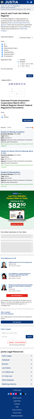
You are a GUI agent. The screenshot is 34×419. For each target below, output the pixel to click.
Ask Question (17, 322)
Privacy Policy (17, 413)
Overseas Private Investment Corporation (11, 9)
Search (30, 76)
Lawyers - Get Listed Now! (17, 342)
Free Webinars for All (8, 258)
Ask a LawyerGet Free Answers (7, 313)
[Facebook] (13, 394)
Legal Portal (17, 401)
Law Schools (6, 368)
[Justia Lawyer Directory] (25, 394)
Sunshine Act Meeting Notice (10, 172)
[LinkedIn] (9, 394)
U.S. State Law (7, 376)
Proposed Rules (9, 52)
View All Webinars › (17, 295)
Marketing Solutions (9, 384)
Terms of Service (17, 410)
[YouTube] (11, 394)
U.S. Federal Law (7, 372)
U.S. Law (7, 6)
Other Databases (8, 380)
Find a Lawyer (6, 329)
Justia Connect (17, 398)
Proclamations (8, 56)
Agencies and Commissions (8, 7)
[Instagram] (16, 394)
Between (22, 62)
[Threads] (18, 394)
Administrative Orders (10, 48)
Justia (2, 6)
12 (12, 91)
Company (17, 404)
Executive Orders (9, 54)
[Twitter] (23, 394)
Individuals (6, 360)
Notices (6, 50)
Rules (5, 46)
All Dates (22, 60)
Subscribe (28, 127)
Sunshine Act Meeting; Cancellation (12, 132)
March (29, 9)
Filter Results (28, 120)
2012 (25, 9)
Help (17, 407)
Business (5, 364)
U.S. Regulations (15, 6)
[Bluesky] (21, 394)
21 (17, 94)
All (4, 44)
